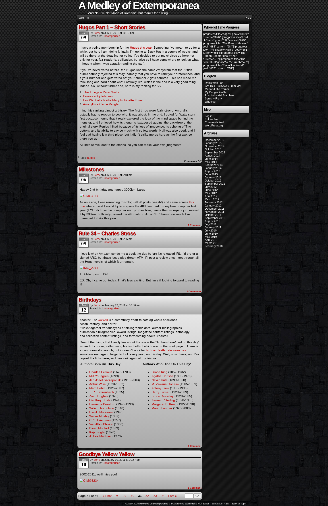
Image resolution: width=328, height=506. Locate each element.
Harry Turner (161, 392)
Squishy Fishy (213, 98)
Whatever (210, 101)
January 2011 (213, 227)
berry (96, 33)
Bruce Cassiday (163, 396)
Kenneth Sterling (163, 400)
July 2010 (211, 230)
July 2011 (210, 224)
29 (124, 496)
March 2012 (212, 199)
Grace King (159, 372)
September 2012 (215, 183)
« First (107, 496)
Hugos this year (141, 47)
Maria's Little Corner (217, 89)
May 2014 (211, 161)
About (84, 18)
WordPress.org (214, 125)
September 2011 (215, 218)
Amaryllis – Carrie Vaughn (101, 104)
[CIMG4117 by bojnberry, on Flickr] (89, 196)
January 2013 (213, 177)
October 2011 (213, 215)
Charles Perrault (100, 372)
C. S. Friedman (100, 420)
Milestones (91, 169)
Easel (206, 503)
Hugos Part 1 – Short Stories (112, 27)
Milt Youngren (99, 376)
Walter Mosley (99, 416)
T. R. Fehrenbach (101, 392)
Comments (194, 291)
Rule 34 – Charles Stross (107, 233)
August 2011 (212, 221)
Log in (208, 116)
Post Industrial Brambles (219, 95)
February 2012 (214, 202)
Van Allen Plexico (101, 424)
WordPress (191, 503)
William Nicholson (101, 408)
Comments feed (214, 122)
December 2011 (214, 208)
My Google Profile (215, 92)
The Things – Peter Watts (101, 92)
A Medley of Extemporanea (153, 503)
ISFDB (103, 320)
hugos (91, 157)
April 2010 (211, 240)
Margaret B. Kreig (164, 404)
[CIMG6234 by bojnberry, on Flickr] (89, 480)
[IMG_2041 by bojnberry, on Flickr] (89, 268)
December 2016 (214, 140)
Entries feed (212, 119)
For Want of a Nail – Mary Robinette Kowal (113, 100)
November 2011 (214, 211)
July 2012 (211, 186)
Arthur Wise (97, 384)
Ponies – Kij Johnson (98, 96)
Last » (172, 496)
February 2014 (214, 165)
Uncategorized (111, 36)
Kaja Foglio (97, 432)
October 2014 (213, 149)
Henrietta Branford (102, 404)
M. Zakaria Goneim (165, 384)
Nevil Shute (160, 380)
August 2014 (212, 155)
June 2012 (211, 190)
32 (147, 496)
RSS (248, 18)
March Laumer (162, 408)
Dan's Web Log (214, 83)
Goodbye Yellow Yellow (106, 454)
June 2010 (211, 233)
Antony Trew (160, 388)
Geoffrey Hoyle (99, 400)
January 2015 (213, 143)
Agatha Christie (162, 376)
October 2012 (213, 180)
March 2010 (212, 243)
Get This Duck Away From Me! (223, 86)
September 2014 (215, 152)
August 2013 (212, 171)
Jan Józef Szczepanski (105, 380)
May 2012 (211, 193)
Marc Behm (97, 388)
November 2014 (214, 146)
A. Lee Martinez (100, 436)
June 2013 (211, 174)
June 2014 (211, 158)
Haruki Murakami (101, 412)
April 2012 (211, 196)
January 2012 (213, 205)
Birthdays (90, 300)
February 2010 (214, 246)
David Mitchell (99, 428)
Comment (194, 225)
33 (155, 496)
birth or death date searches (166, 350)
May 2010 (211, 236)
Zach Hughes (98, 396)
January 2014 (213, 168)
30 (132, 496)
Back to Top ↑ (239, 503)
